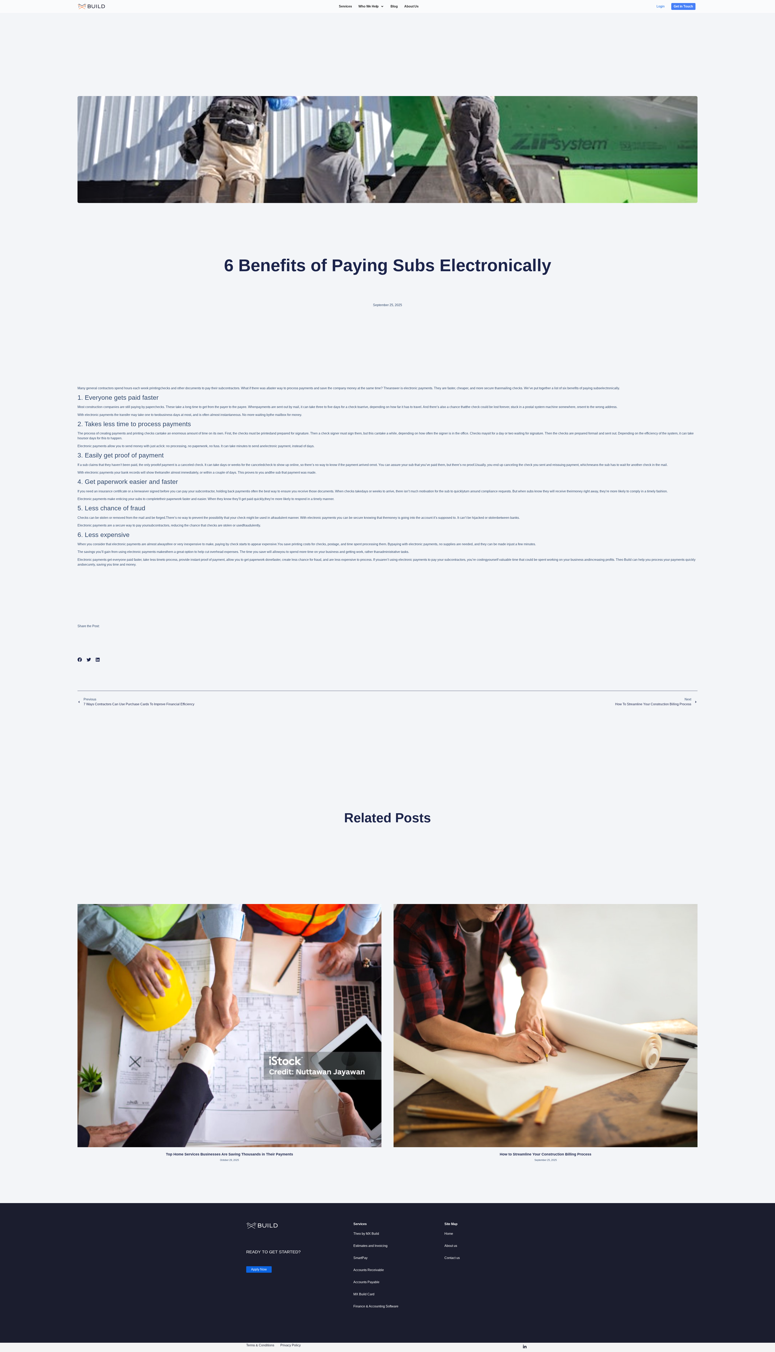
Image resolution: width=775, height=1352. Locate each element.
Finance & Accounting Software (375, 1306)
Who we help (368, 6)
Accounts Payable (366, 1282)
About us (450, 1245)
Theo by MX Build (366, 1233)
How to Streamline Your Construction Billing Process (545, 1154)
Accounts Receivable (368, 1270)
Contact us (452, 1258)
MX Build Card (363, 1294)
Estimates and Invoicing (370, 1245)
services (345, 6)
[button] (80, 659)
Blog (394, 6)
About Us (411, 6)
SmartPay (360, 1258)
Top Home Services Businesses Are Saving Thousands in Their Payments (229, 1154)
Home (448, 1233)
